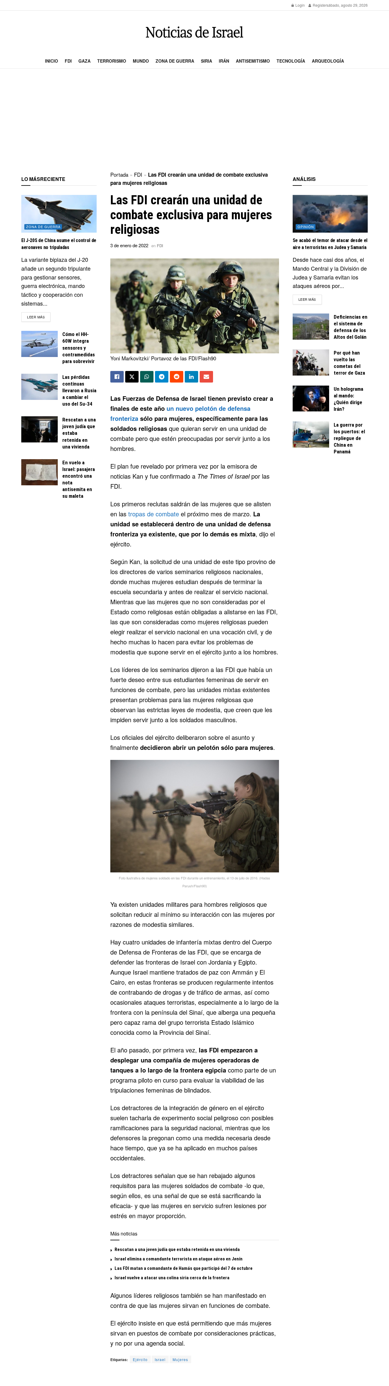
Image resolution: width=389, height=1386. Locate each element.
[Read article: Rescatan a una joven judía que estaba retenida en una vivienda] (39, 429)
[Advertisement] (194, 120)
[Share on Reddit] (176, 377)
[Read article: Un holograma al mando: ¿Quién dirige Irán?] (311, 399)
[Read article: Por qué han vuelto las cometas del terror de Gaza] (311, 362)
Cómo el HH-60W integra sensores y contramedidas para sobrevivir (78, 347)
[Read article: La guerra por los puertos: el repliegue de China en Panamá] (311, 434)
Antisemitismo (253, 61)
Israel (160, 1359)
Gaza (84, 61)
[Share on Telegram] (161, 377)
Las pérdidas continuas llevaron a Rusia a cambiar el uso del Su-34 (79, 390)
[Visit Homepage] (194, 32)
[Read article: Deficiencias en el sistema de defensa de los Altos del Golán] (311, 327)
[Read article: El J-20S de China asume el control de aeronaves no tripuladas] (59, 214)
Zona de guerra (175, 61)
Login (299, 5)
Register (319, 5)
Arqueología (328, 61)
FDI (68, 61)
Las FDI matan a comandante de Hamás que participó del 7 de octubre (184, 1268)
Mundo (141, 61)
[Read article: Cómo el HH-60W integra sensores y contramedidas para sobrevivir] (39, 344)
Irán (224, 61)
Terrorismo (111, 61)
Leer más (38, 316)
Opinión (306, 226)
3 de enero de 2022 (129, 245)
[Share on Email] (206, 377)
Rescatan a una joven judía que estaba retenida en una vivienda (177, 1249)
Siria (206, 61)
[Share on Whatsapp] (146, 377)
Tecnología (291, 61)
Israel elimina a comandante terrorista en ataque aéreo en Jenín (179, 1259)
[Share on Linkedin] (191, 377)
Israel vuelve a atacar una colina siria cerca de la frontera (172, 1277)
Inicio (51, 61)
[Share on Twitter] (132, 377)
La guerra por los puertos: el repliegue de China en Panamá (349, 438)
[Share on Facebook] (117, 377)
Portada (119, 174)
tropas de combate (153, 513)
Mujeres (180, 1359)
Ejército (140, 1359)
